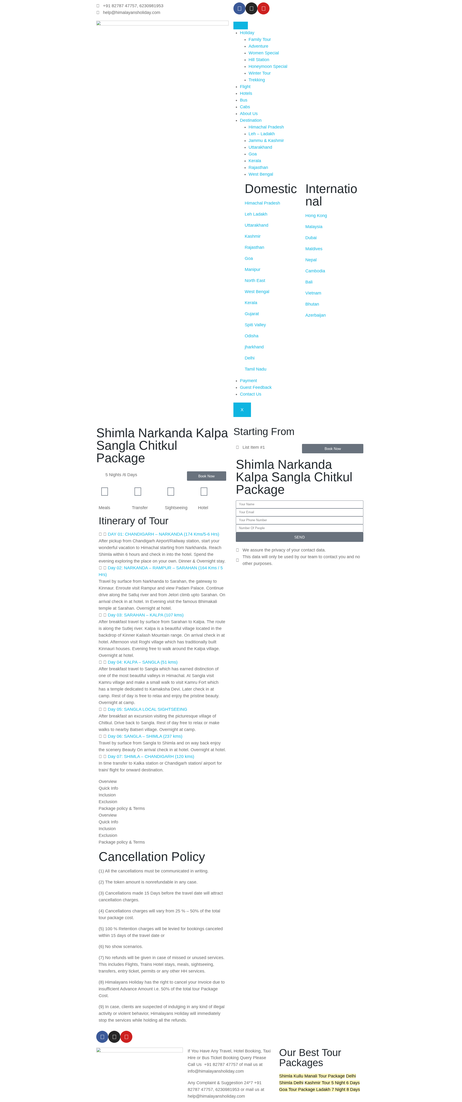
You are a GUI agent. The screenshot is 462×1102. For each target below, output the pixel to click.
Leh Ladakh (257, 214)
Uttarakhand (260, 147)
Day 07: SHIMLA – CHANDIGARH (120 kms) (151, 756)
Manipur (252, 269)
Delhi (250, 358)
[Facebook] (239, 8)
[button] (162, 534)
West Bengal (261, 174)
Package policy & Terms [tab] (122, 808)
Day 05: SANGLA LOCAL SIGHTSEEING (147, 709)
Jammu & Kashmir (266, 140)
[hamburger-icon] (240, 25)
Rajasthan (258, 167)
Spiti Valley (256, 324)
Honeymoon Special (268, 66)
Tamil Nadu (256, 369)
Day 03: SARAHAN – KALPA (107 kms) (146, 615)
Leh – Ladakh (262, 133)
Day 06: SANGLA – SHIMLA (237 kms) (145, 736)
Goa (253, 154)
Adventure (258, 46)
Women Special (264, 53)
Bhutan (312, 304)
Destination (251, 120)
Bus (243, 100)
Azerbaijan (315, 315)
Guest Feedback (256, 387)
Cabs (245, 106)
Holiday (247, 32)
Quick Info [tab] (108, 788)
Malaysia (313, 226)
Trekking (257, 79)
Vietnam (313, 293)
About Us (249, 113)
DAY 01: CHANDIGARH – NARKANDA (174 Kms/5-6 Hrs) (163, 534)
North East (255, 280)
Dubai (311, 237)
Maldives (313, 248)
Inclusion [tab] (107, 795)
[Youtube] (126, 1037)
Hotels (246, 93)
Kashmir (253, 236)
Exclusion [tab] (108, 801)
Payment (248, 380)
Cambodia (315, 271)
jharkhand (254, 347)
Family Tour (260, 39)
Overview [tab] (108, 781)
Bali (309, 282)
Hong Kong (316, 215)
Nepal (311, 259)
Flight (245, 86)
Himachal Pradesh (266, 127)
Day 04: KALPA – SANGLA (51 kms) (143, 662)
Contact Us (250, 394)
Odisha (251, 335)
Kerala (255, 160)
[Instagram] (251, 8)
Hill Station (259, 59)
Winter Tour (260, 73)
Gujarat (252, 313)
